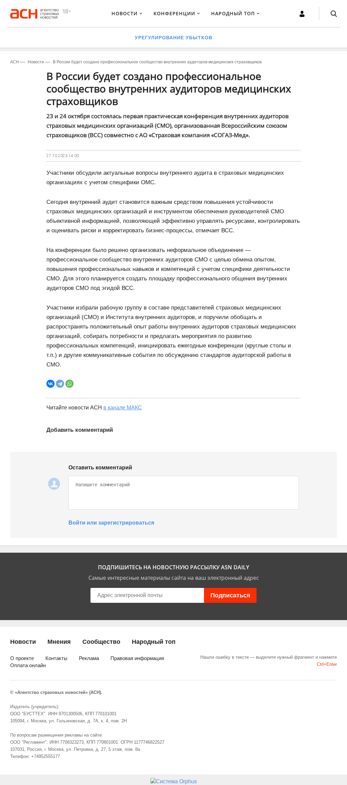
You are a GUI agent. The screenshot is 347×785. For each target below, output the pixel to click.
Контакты (56, 658)
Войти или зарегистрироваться (111, 523)
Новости (124, 13)
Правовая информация (137, 658)
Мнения (59, 641)
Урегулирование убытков (173, 37)
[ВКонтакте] (50, 384)
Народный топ (154, 641)
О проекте (22, 658)
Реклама (89, 658)
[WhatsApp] (69, 384)
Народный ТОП (233, 13)
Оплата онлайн (28, 665)
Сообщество (101, 641)
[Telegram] (60, 384)
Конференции (174, 13)
